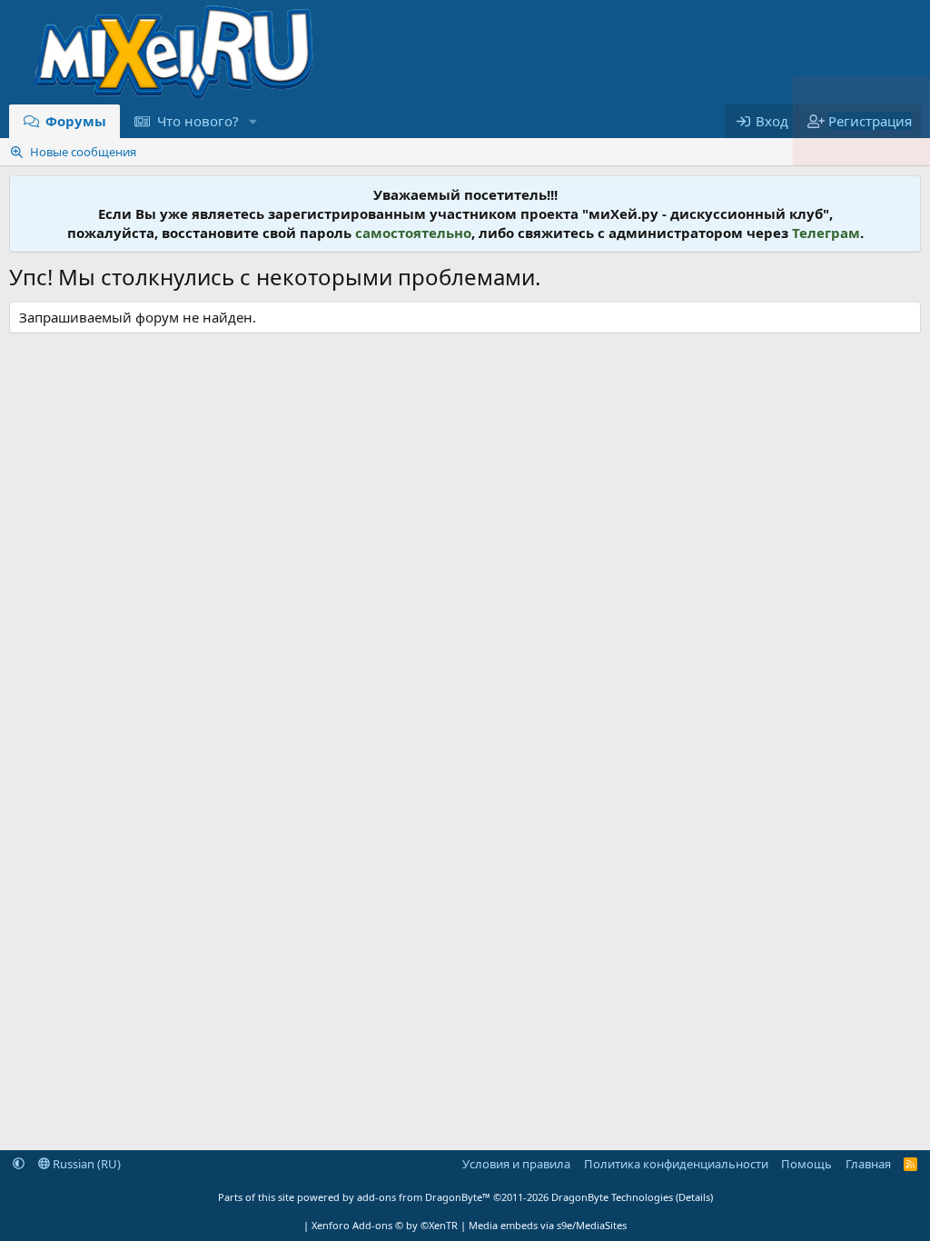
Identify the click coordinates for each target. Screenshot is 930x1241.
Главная (868, 1164)
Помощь (806, 1164)
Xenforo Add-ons (385, 1225)
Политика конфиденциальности (676, 1164)
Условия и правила (516, 1164)
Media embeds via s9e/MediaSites (548, 1225)
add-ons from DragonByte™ (423, 1197)
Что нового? (198, 121)
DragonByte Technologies (612, 1197)
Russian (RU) (85, 1164)
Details (694, 1197)
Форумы (75, 121)
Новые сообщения (83, 152)
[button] (252, 121)
